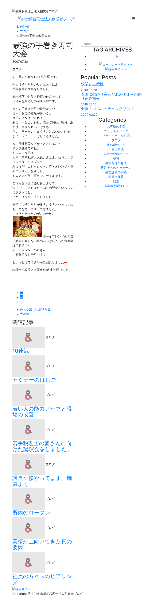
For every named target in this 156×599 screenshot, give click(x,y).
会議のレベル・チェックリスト (107, 108)
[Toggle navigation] (134, 19)
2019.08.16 (88, 104)
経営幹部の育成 (116, 163)
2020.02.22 (89, 114)
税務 (116, 158)
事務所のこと (116, 145)
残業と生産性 (92, 84)
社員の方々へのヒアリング (42, 579)
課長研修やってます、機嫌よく (42, 481)
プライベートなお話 (116, 136)
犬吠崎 (24, 314)
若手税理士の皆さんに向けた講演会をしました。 (42, 446)
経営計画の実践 (116, 172)
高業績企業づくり (116, 186)
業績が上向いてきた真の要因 (42, 544)
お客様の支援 (116, 126)
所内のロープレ (31, 512)
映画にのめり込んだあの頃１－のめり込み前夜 (111, 96)
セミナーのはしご (34, 380)
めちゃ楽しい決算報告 (35, 309)
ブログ (116, 140)
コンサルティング (116, 131)
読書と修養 (116, 177)
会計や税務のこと (116, 154)
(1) (116, 56)
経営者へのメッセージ (116, 167)
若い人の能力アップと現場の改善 (42, 411)
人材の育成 (116, 149)
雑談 (116, 181)
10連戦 (20, 351)
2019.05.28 (89, 90)
